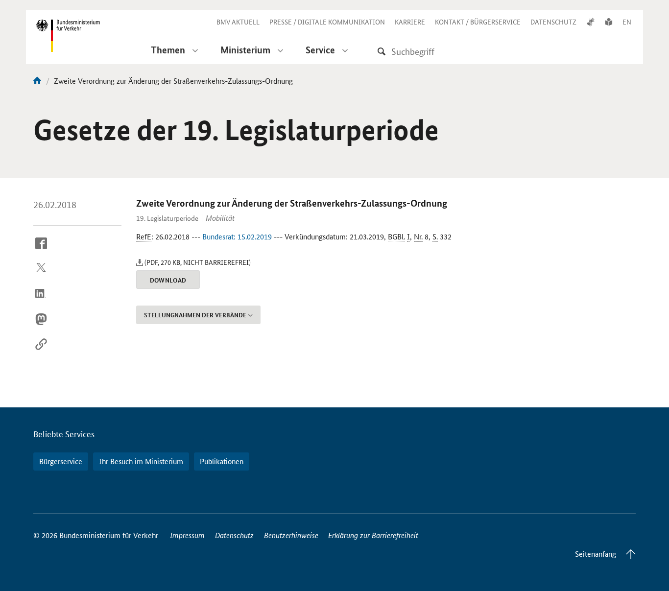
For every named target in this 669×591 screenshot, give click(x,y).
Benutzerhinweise (291, 535)
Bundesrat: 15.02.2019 (237, 236)
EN (626, 21)
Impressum (187, 535)
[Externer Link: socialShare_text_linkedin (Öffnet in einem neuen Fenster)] (41, 301)
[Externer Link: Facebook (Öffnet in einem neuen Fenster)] (41, 250)
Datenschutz (234, 535)
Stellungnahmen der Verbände (195, 314)
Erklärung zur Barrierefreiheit (373, 535)
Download (168, 280)
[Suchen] (381, 51)
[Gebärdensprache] (590, 21)
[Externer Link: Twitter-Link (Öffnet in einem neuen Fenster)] (41, 276)
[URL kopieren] (41, 352)
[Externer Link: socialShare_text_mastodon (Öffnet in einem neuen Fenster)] (41, 326)
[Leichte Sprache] (609, 21)
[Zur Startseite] (37, 80)
